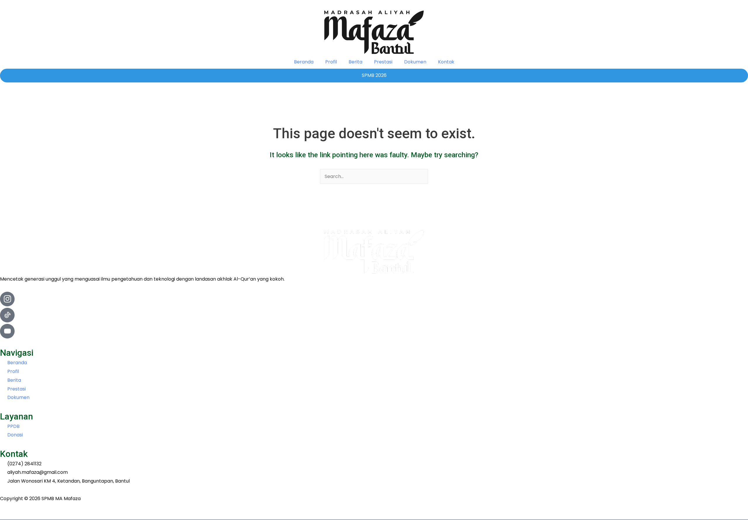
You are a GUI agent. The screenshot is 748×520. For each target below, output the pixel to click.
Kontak (446, 61)
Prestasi (383, 61)
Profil (331, 61)
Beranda (304, 61)
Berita (355, 61)
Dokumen (415, 61)
